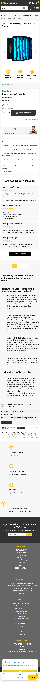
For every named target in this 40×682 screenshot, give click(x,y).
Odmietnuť (20, 677)
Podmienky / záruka (21, 608)
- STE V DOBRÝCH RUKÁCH (22, 652)
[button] (37, 675)
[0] (36, 3)
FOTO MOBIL (21, 558)
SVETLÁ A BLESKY (12, 15)
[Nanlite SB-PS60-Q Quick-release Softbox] (20, 49)
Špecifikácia (22, 266)
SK (32, 8)
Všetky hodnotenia (20, 254)
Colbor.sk (21, 626)
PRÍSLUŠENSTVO (22, 560)
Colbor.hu (22, 634)
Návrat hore (7, 423)
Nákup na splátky (22, 606)
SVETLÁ (22, 565)
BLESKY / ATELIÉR (22, 568)
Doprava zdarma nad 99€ (21, 611)
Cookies (22, 616)
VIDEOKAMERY (21, 552)
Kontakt (21, 593)
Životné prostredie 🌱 (22, 619)
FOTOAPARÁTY (21, 550)
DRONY (22, 563)
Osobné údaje (22, 613)
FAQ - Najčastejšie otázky (21, 603)
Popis (15, 266)
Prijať (20, 671)
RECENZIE (22, 649)
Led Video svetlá (26, 15)
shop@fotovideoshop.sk (24, 583)
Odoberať (29, 534)
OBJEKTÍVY (22, 555)
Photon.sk (22, 631)
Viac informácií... (7, 171)
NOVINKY (21, 646)
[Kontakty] (30, 3)
